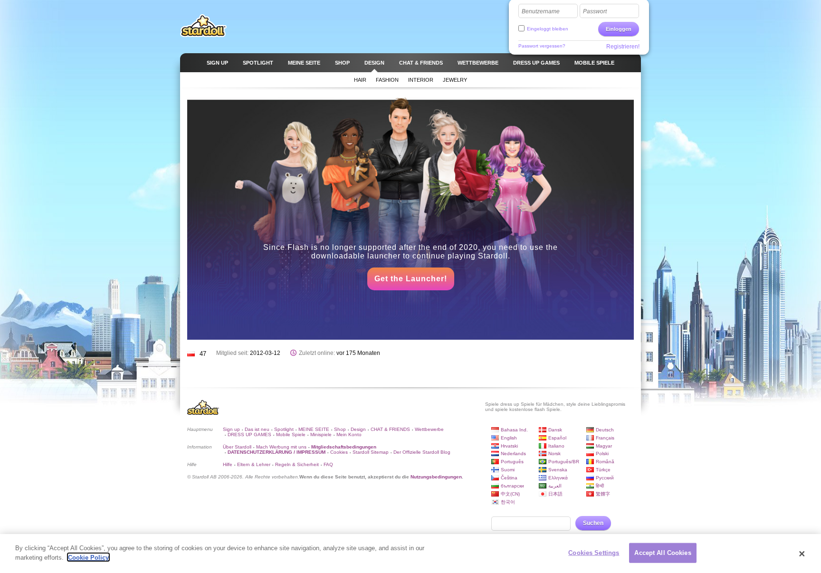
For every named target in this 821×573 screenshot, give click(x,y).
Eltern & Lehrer (253, 464)
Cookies (339, 452)
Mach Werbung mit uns (281, 446)
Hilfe (227, 464)
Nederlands (513, 453)
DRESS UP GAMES (249, 434)
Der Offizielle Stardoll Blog (421, 452)
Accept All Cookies (662, 552)
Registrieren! (623, 46)
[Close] (802, 553)
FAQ (328, 464)
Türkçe (603, 469)
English (509, 437)
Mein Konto (349, 434)
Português (512, 461)
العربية (555, 485)
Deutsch (605, 429)
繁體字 (603, 494)
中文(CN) (510, 494)
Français (605, 437)
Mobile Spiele (290, 434)
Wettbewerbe (429, 429)
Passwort (595, 11)
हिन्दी (600, 485)
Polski (602, 453)
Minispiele (321, 434)
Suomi (508, 469)
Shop (340, 429)
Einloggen (618, 29)
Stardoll (203, 25)
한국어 (508, 502)
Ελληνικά (558, 477)
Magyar (604, 446)
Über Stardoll (237, 446)
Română (605, 461)
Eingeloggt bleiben (547, 28)
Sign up (231, 429)
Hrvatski (509, 446)
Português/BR (563, 461)
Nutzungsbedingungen (436, 476)
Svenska (557, 469)
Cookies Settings (593, 552)
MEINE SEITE (313, 429)
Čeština (509, 477)
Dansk (555, 429)
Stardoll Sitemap (371, 452)
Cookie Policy (88, 557)
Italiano (556, 446)
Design (358, 429)
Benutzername (541, 11)
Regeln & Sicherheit (297, 464)
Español (557, 437)
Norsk (554, 453)
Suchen (593, 523)
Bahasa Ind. (514, 429)
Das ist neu (257, 429)
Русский (605, 477)
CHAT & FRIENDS (390, 429)
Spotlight (284, 429)
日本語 (555, 494)
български (512, 485)
